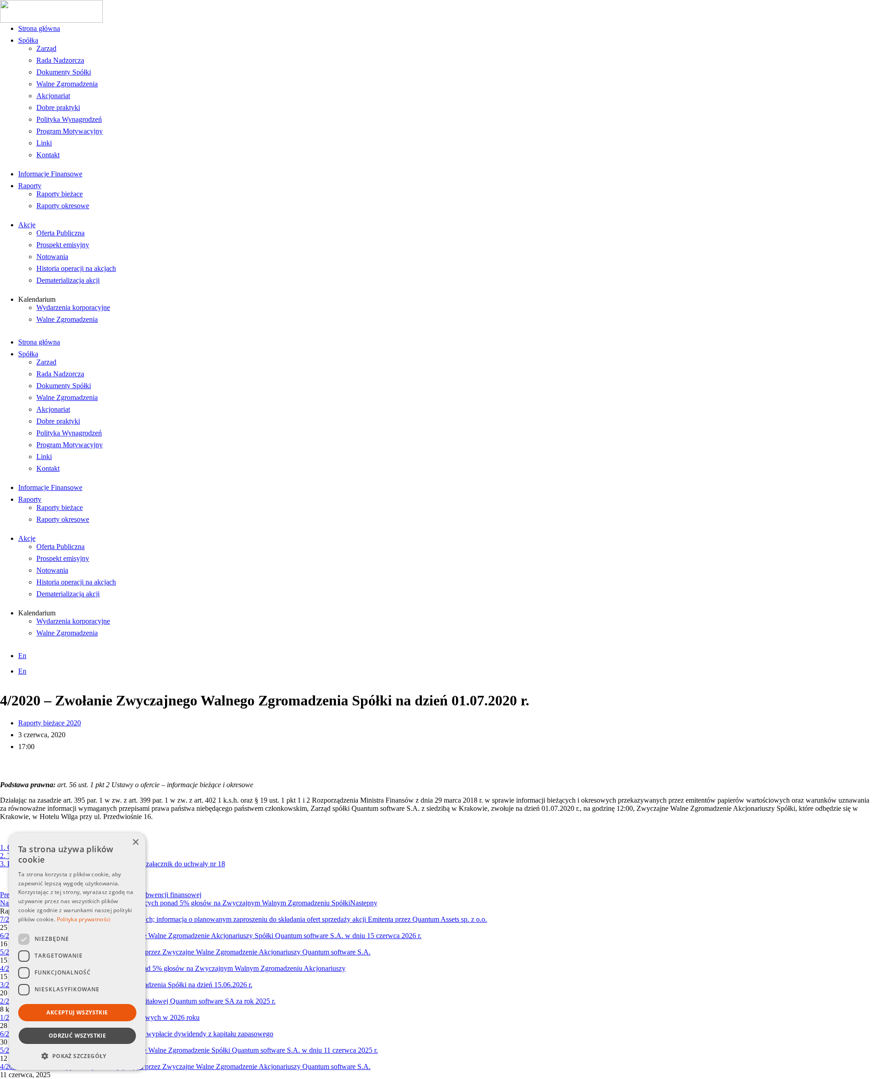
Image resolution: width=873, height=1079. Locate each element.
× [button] (135, 842)
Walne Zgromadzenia (67, 84)
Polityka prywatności (84, 919)
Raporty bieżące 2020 (49, 723)
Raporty (29, 186)
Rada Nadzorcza (60, 60)
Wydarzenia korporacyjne (73, 307)
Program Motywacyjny (69, 131)
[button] (77, 1055)
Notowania (52, 256)
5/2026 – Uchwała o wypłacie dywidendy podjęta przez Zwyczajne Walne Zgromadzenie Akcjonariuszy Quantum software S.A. (185, 952)
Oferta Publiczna (60, 233)
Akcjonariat (53, 96)
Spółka (28, 40)
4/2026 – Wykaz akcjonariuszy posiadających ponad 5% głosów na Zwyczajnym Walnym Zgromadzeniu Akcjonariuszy (173, 968)
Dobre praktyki (58, 107)
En (22, 655)
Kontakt (48, 155)
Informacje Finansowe (50, 174)
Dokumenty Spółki (63, 72)
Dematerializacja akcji (68, 280)
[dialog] (77, 951)
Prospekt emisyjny (62, 245)
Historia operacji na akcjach (76, 268)
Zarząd (46, 48)
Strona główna (39, 28)
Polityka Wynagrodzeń (69, 119)
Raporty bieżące (59, 194)
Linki (44, 143)
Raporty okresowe (62, 206)
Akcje (26, 225)
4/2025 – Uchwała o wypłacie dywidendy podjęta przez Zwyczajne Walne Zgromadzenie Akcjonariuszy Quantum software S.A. (185, 1066)
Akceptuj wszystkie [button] (77, 1012)
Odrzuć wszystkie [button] (77, 1035)
